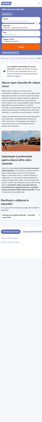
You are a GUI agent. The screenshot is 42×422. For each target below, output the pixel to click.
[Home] (6, 3)
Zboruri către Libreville (9, 238)
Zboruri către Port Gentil (10, 242)
